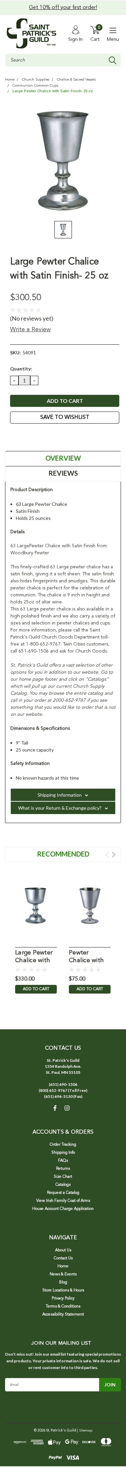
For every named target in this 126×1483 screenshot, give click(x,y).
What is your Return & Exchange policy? (59, 808)
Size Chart (63, 1177)
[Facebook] (13, 436)
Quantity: (21, 368)
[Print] (30, 436)
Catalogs (63, 1185)
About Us (63, 1250)
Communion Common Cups (35, 86)
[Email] (21, 436)
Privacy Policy (63, 1298)
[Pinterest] (47, 436)
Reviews (63, 473)
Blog (63, 1282)
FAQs (63, 1161)
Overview (63, 458)
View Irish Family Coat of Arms (63, 1201)
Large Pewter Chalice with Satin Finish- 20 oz (33, 957)
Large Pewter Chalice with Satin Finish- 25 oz (52, 91)
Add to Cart (36, 989)
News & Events (63, 1274)
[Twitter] (38, 436)
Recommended (63, 854)
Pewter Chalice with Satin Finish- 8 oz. (89, 957)
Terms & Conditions (63, 1306)
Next (114, 854)
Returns (63, 1169)
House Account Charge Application (63, 1209)
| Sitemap (84, 1431)
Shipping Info (63, 1153)
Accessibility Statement (63, 1315)
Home (9, 80)
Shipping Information (60, 795)
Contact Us (63, 1258)
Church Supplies (35, 80)
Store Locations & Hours (63, 1290)
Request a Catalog (63, 1193)
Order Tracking (63, 1145)
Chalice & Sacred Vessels (76, 80)
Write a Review (30, 330)
